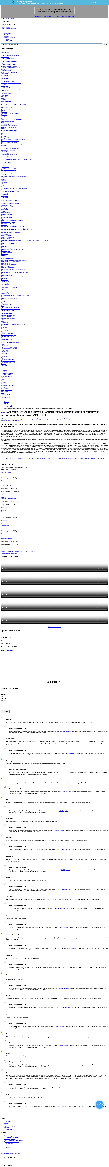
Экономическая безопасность (9, 384)
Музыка (3, 211)
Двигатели (4, 112)
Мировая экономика (6, 205)
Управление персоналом (8, 361)
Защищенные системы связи (9, 127)
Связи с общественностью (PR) (10, 298)
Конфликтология (6, 162)
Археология (4, 73)
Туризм (3, 354)
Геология (3, 99)
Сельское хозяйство (6, 299)
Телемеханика (5, 341)
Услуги (6, 34)
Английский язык (6, 70)
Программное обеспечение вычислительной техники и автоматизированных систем (25, 274)
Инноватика (4, 136)
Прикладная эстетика (7, 266)
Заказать (3, 484)
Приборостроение (6, 263)
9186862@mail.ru (5, 28)
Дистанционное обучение (8, 498)
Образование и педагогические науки (12, 220)
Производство (5, 278)
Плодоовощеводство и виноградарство (12, 249)
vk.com (3, 1153)
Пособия (3, 255)
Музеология (4, 209)
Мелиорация (4, 194)
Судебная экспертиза (7, 333)
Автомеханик (5, 57)
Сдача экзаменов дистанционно (13, 1140)
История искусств (6, 147)
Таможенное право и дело (8, 335)
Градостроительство (6, 107)
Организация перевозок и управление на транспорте (16, 231)
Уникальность (5, 525)
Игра (2, 133)
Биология (3, 84)
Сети (2, 306)
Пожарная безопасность (8, 252)
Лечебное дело (5, 174)
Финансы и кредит (6, 374)
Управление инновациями (8, 358)
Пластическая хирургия (7, 248)
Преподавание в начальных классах (11, 261)
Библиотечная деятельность (9, 81)
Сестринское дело (6, 304)
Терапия (3, 344)
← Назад (3, 412)
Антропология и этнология (9, 72)
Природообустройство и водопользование (13, 269)
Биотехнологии (5, 87)
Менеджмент (4, 196)
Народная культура (6, 214)
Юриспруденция (5, 394)
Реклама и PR (5, 286)
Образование (4, 219)
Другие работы (33, 551)
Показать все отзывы (54, 627)
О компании (7, 33)
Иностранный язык (6, 138)
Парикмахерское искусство (9, 243)
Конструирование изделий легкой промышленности (16, 159)
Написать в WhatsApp (67, 16)
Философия (4, 371)
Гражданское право (6, 109)
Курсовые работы (6, 485)
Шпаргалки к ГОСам (21, 551)
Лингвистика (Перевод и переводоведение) (13, 176)
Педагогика (4, 245)
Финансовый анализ (7, 373)
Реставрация (4, 292)
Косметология (5, 164)
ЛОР (2, 183)
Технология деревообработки (9, 347)
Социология (4, 319)
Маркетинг (4, 185)
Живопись (4, 122)
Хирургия (3, 377)
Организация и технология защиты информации (15, 228)
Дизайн (3, 116)
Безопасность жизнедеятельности (10, 80)
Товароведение (5, 350)
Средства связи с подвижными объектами (13, 324)
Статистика (4, 327)
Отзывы (6, 36)
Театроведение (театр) (7, 336)
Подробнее (4, 480)
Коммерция (4, 151)
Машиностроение (6, 190)
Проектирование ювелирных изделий (12, 277)
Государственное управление (9, 105)
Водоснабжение (5, 92)
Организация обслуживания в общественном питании (16, 229)
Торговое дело (5, 351)
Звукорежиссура (5, 128)
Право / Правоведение (7, 258)
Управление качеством (7, 359)
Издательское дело (6, 135)
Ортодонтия (4, 234)
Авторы (6, 39)
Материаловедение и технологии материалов (14, 188)
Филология (4, 370)
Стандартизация (5, 325)
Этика (2, 393)
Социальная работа (6, 316)
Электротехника (5, 391)
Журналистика (5, 124)
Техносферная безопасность (9, 348)
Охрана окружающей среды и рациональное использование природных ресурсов (24, 240)
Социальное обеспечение (8, 318)
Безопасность (4, 78)
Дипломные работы (6, 472)
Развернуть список (6, 397)
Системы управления (7, 313)
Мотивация (4, 208)
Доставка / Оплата (9, 37)
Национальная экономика (8, 215)
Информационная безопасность (10, 141)
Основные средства (6, 235)
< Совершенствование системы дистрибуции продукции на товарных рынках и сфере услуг (28, 458)
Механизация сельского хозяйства (10, 200)
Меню (2, 30)
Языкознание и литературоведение (11, 396)
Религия (3, 289)
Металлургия (4, 197)
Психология (4, 280)
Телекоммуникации (6, 339)
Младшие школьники (7, 206)
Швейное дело (5, 379)
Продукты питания (6, 275)
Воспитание (4, 95)
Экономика (4, 382)
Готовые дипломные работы (12, 1137)
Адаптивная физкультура (8, 64)
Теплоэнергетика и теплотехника (10, 342)
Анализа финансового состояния (10, 67)
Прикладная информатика (8, 264)
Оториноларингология (7, 237)
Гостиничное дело (6, 102)
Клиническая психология (8, 150)
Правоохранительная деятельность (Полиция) (14, 260)
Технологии (4, 345)
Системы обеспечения (7, 310)
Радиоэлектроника (6, 283)
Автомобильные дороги (8, 60)
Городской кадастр (6, 101)
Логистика (4, 180)
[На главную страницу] (7, 18)
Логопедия (4, 182)
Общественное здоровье (8, 222)
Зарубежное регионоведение (9, 125)
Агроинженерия (5, 63)
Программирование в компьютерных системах (14, 272)
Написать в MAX (40, 16)
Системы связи (5, 312)
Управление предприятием (8, 362)
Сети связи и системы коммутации (11, 307)
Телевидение (4, 338)
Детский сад (4, 115)
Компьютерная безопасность (9, 154)
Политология (4, 254)
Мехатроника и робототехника (10, 203)
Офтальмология (5, 238)
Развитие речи (5, 284)
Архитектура (4, 75)
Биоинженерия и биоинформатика (11, 83)
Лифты (3, 179)
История (3, 145)
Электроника (4, 388)
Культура (3, 165)
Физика (3, 367)
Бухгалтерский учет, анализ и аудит (11, 89)
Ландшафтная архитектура (8, 170)
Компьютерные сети (7, 156)
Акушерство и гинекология (9, 66)
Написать (13, 28)
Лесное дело (4, 171)
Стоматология (5, 329)
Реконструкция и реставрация (9, 287)
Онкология (4, 225)
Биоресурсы (4, 86)
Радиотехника (5, 281)
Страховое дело (5, 330)
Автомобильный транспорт (9, 61)
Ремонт (3, 290)
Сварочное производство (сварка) (10, 296)
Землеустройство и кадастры (9, 130)
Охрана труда (5, 241)
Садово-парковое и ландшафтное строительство (15, 295)
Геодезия (3, 98)
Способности (4, 322)
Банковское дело (5, 76)
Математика (4, 186)
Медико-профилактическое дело (10, 191)
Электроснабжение (6, 390)
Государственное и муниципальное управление (14, 104)
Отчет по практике (9, 1139)
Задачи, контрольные (7, 538)
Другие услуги (8, 1145)
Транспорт (4, 353)
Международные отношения (9, 193)
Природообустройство (7, 267)
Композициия (5, 153)
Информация (8, 40)
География (4, 96)
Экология (3, 380)
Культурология (5, 167)
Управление (4, 356)
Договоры (4, 118)
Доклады (3, 551)
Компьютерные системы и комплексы (12, 157)
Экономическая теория (7, 385)
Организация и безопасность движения (12, 226)
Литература (4, 177)
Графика (3, 110)
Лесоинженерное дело (7, 173)
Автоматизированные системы (10, 55)
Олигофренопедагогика (8, 223)
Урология (3, 364)
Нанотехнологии (6, 212)
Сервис (3, 301)
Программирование (6, 270)
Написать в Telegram (53, 16)
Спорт (2, 321)
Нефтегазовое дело (6, 217)
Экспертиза (4, 387)
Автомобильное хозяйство (8, 58)
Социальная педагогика (8, 315)
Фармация (4, 365)
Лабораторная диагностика (8, 168)
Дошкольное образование (8, 121)
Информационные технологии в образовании (14, 144)
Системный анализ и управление (10, 309)
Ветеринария (4, 90)
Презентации (10, 551)
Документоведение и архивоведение (11, 119)
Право (2, 257)
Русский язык (5, 293)
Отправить (5, 711)
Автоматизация (5, 54)
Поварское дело (5, 251)
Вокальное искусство (7, 93)
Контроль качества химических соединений (13, 160)
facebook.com (16, 1153)
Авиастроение (5, 52)
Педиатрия (4, 246)
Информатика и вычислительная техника (13, 139)
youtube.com (8, 1153)
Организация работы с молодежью (11, 232)
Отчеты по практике (7, 512)
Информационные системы (9, 142)
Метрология (4, 199)
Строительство (5, 332)
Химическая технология (8, 376)
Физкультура (4, 368)
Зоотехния (4, 131)
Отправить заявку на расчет (9, 553)
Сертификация (5, 303)
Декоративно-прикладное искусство (11, 113)
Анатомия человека (6, 69)
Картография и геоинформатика (10, 148)
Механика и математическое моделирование (14, 202)
